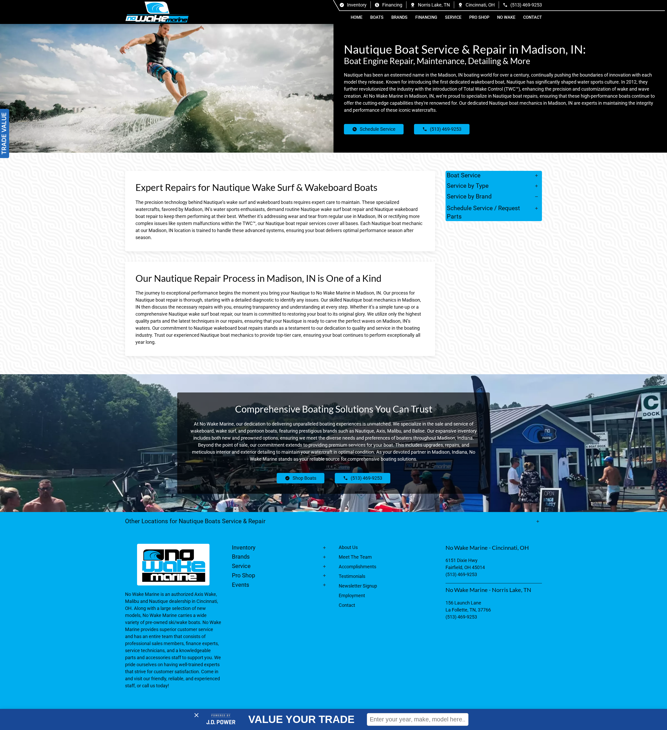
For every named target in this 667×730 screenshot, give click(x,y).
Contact (532, 17)
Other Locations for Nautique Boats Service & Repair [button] (195, 521)
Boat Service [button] (463, 175)
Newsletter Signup (358, 586)
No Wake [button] (506, 17)
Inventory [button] (243, 547)
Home (356, 17)
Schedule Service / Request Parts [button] (483, 212)
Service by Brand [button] (469, 196)
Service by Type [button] (468, 185)
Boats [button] (377, 17)
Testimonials (352, 576)
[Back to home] (157, 12)
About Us (348, 547)
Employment (352, 595)
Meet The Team (355, 557)
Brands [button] (399, 17)
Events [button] (240, 585)
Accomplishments (357, 566)
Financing (426, 17)
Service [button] (453, 17)
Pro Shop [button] (479, 17)
